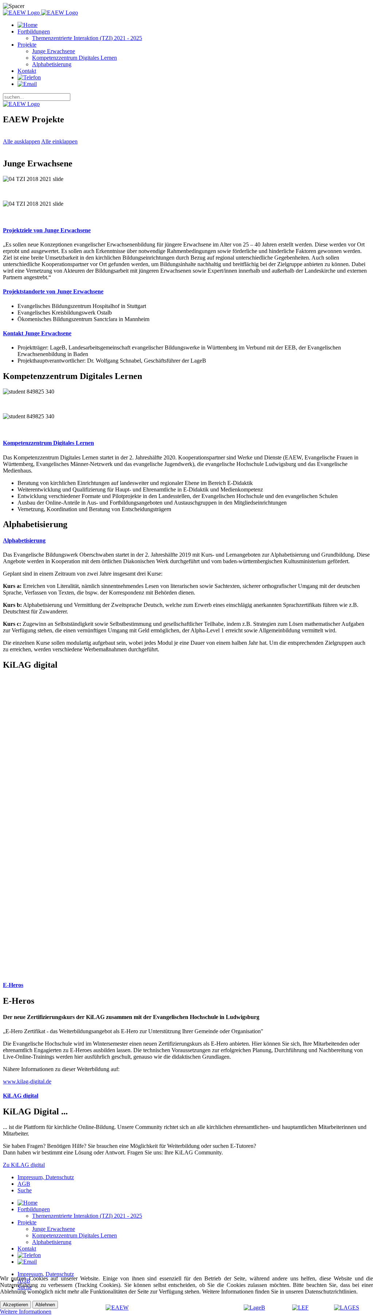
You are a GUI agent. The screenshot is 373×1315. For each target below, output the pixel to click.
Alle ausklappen (21, 141)
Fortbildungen (33, 31)
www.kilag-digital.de (27, 1081)
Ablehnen (45, 1304)
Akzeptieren (15, 1304)
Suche (24, 1190)
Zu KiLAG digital (24, 1165)
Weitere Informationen (25, 1311)
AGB (23, 1184)
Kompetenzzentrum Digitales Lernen (74, 58)
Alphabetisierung (51, 64)
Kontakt (26, 71)
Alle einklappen (59, 141)
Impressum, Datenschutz (45, 1177)
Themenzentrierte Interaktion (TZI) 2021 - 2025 (87, 38)
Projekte (26, 45)
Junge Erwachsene (53, 51)
